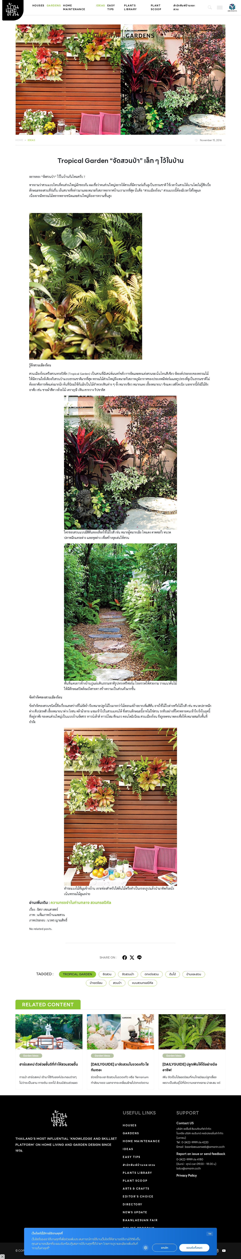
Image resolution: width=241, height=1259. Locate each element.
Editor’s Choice (138, 1196)
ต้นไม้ (172, 974)
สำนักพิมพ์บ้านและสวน (184, 7)
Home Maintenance (74, 7)
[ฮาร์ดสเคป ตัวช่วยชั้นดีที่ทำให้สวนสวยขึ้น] (48, 1031)
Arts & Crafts (136, 1189)
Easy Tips (111, 7)
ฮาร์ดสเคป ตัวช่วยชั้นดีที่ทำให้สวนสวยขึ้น (48, 1064)
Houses (38, 6)
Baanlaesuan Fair (140, 1220)
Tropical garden (77, 974)
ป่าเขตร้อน (96, 983)
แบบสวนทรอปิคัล (142, 983)
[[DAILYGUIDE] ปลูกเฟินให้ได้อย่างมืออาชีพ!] (192, 1031)
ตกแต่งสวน (152, 974)
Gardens (54, 6)
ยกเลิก (164, 1248)
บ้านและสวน (193, 974)
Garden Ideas (30, 1055)
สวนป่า (117, 983)
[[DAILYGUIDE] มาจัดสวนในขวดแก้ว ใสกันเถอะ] (120, 1031)
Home (19, 140)
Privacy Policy (186, 1175)
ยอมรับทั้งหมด (194, 1248)
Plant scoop (156, 7)
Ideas (100, 6)
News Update (135, 1212)
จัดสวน (107, 974)
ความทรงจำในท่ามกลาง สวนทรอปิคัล (80, 903)
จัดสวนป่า (128, 974)
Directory (133, 1204)
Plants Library (130, 7)
